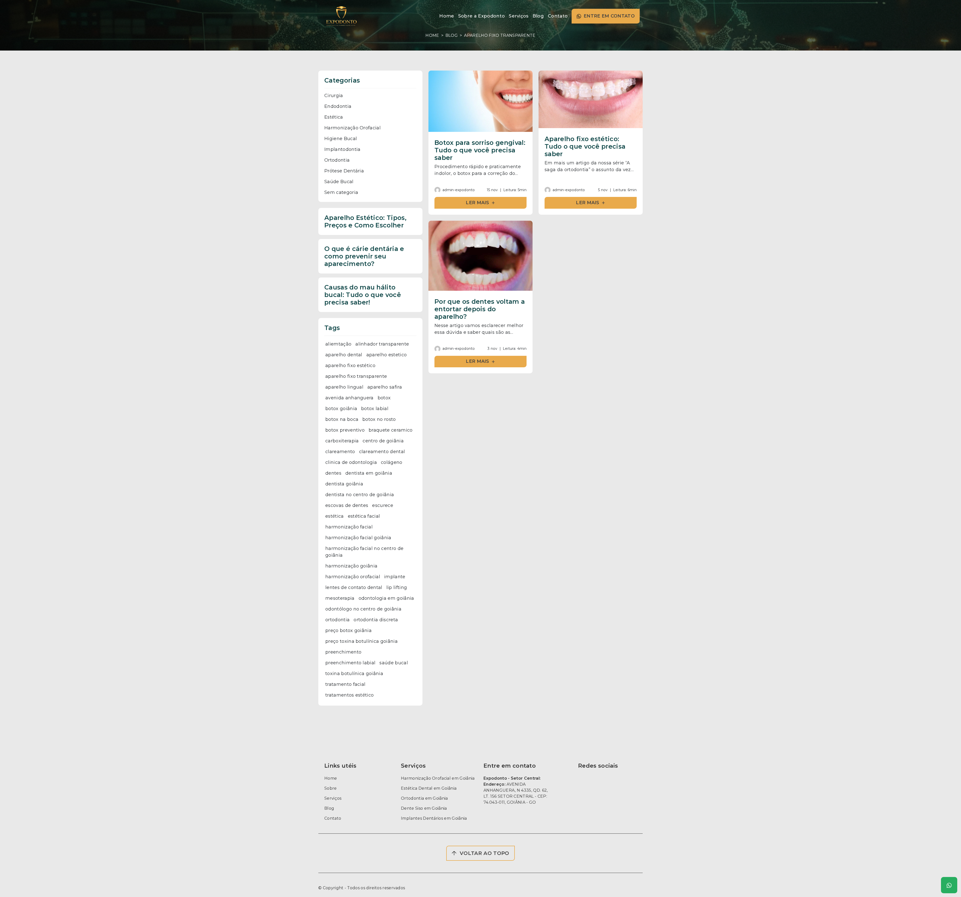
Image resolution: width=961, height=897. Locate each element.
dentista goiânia (344, 484)
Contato (332, 818)
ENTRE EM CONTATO (609, 16)
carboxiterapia (342, 441)
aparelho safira (384, 387)
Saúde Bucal (339, 181)
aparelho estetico (386, 355)
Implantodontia (342, 149)
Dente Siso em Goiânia (424, 808)
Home (432, 35)
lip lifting (396, 587)
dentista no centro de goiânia (359, 494)
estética (334, 516)
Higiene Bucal (340, 138)
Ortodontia (337, 160)
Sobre (330, 788)
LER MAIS (480, 202)
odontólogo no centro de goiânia (363, 609)
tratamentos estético (349, 695)
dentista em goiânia (368, 473)
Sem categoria (341, 192)
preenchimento (343, 652)
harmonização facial (349, 527)
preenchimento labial (350, 663)
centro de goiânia (383, 441)
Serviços (333, 798)
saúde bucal (393, 663)
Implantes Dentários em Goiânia (434, 818)
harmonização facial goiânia (358, 537)
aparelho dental (343, 355)
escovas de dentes (346, 505)
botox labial (374, 408)
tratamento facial (345, 684)
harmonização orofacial (352, 576)
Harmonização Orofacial (352, 128)
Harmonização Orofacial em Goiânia (438, 778)
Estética (333, 117)
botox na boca (341, 419)
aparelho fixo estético (350, 365)
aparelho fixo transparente (356, 376)
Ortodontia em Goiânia (424, 798)
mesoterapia (340, 598)
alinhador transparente (382, 344)
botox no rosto (379, 419)
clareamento (340, 451)
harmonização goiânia (351, 566)
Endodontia (337, 106)
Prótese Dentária (344, 171)
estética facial (364, 516)
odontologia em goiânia (386, 598)
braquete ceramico (390, 430)
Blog (451, 35)
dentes (333, 473)
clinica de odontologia (351, 462)
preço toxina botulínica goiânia (361, 641)
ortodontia (337, 620)
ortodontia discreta (376, 620)
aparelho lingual (344, 387)
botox (384, 398)
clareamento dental (382, 451)
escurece (382, 505)
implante (394, 576)
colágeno (391, 462)
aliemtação (338, 344)
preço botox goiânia (348, 630)
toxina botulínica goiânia (354, 673)
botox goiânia (341, 408)
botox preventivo (345, 430)
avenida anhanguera (349, 398)
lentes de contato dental (353, 587)
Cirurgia (333, 95)
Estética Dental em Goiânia (428, 788)
